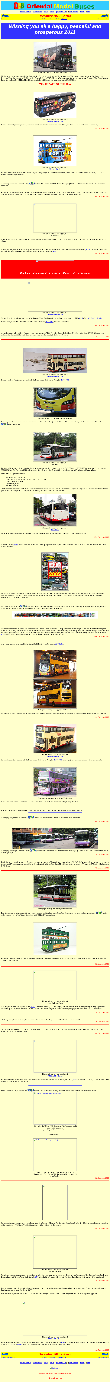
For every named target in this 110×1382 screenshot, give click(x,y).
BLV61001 (49, 322)
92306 (19, 1344)
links (46, 12)
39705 (88, 249)
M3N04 (36, 1277)
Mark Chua (55, 530)
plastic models (61, 12)
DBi (2, 634)
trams (82, 12)
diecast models (25, 12)
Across (15, 545)
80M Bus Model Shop (55, 121)
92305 (12, 1344)
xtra (88, 12)
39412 (55, 251)
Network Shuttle (55, 169)
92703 (63, 1342)
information (37, 12)
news (52, 12)
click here (64, 19)
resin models (73, 12)
